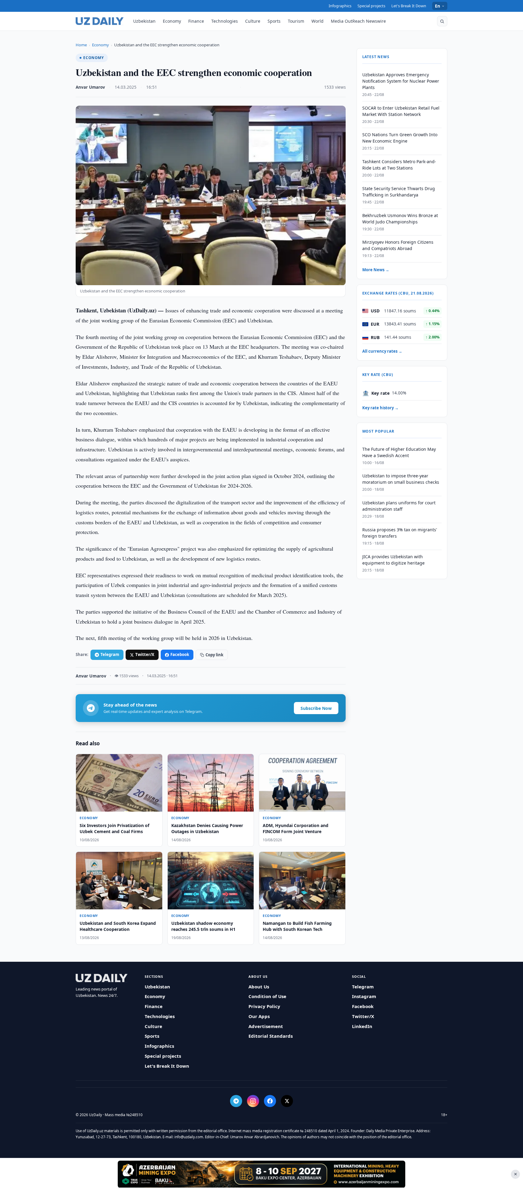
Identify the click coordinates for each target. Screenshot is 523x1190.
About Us (258, 987)
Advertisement (265, 1026)
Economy (172, 21)
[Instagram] (253, 1101)
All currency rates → (382, 351)
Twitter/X (144, 654)
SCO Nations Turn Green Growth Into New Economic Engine (399, 138)
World (317, 21)
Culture (252, 21)
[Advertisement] (261, 1174)
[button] (442, 21)
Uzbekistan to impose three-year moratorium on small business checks (400, 479)
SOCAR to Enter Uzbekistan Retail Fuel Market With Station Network (400, 111)
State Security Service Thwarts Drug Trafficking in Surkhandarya (398, 192)
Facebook (179, 654)
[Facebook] (270, 1101)
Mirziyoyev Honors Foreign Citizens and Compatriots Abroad (397, 245)
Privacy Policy (264, 1006)
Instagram (364, 996)
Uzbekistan (144, 21)
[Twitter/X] (287, 1101)
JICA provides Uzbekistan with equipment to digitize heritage (393, 560)
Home (81, 45)
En (437, 6)
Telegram (109, 654)
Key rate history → (380, 408)
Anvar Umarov (90, 87)
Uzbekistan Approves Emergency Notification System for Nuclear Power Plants (400, 81)
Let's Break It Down (408, 5)
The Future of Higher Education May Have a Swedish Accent (399, 452)
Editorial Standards (270, 1036)
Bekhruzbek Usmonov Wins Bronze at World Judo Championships (400, 219)
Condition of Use (267, 996)
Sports (274, 21)
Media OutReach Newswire (358, 21)
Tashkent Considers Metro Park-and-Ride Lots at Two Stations (399, 165)
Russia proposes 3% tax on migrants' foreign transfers (399, 533)
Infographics (340, 5)
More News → (375, 270)
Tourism (296, 21)
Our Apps (259, 1016)
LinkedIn (362, 1026)
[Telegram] (236, 1101)
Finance (196, 21)
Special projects (371, 5)
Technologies (224, 21)
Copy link (214, 655)
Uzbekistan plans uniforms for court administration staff (399, 506)
